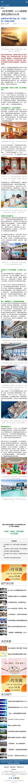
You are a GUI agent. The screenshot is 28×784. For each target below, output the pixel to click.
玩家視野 (6, 531)
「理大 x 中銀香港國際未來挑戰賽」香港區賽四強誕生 (17, 713)
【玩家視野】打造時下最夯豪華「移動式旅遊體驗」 (15, 548)
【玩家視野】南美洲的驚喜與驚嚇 (11, 551)
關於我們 (6, 767)
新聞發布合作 (20, 767)
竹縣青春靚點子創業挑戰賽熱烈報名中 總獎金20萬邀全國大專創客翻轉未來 (17, 620)
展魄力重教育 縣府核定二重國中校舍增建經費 (17, 737)
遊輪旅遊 (12, 531)
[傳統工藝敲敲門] (14, 572)
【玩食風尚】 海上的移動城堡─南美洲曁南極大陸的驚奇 (17, 743)
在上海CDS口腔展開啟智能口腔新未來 (17, 590)
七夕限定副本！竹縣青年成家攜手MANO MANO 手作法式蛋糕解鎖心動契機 (17, 614)
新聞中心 (15, 23)
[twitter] (4, 23)
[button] (26, 1)
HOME (2, 5)
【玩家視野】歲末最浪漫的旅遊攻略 (11, 557)
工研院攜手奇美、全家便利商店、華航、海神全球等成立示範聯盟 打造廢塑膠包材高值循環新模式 (17, 602)
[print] (6, 23)
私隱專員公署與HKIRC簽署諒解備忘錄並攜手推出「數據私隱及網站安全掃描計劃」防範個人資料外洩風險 (17, 596)
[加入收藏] (8, 23)
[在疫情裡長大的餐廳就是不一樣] (14, 666)
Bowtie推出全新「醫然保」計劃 (17, 608)
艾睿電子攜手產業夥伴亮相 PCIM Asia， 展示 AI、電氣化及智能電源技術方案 (17, 701)
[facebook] (2, 23)
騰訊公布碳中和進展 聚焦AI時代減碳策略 (17, 626)
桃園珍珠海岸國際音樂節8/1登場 (17, 654)
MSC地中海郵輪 (14, 533)
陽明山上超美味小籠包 (14, 725)
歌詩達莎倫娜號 (20, 531)
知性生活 (7, 5)
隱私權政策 (13, 767)
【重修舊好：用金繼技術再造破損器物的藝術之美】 (17, 749)
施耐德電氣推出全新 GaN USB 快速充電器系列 (17, 707)
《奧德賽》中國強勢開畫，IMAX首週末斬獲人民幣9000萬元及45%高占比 (17, 632)
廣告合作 (14, 769)
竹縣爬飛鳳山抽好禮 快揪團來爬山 (17, 731)
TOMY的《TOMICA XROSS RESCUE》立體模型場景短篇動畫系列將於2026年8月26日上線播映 (17, 719)
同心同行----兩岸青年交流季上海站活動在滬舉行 (17, 755)
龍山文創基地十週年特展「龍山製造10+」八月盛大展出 (17, 648)
